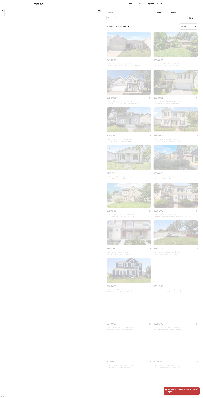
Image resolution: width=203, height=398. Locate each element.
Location (110, 12)
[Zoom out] (2, 14)
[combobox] (163, 18)
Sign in (159, 4)
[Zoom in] (2, 10)
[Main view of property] (129, 44)
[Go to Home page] (39, 4)
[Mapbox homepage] (5, 396)
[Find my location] (98, 10)
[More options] (167, 4)
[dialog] (182, 391)
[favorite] (149, 60)
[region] (51, 203)
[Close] (198, 389)
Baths (173, 12)
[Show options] (167, 18)
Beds (159, 12)
